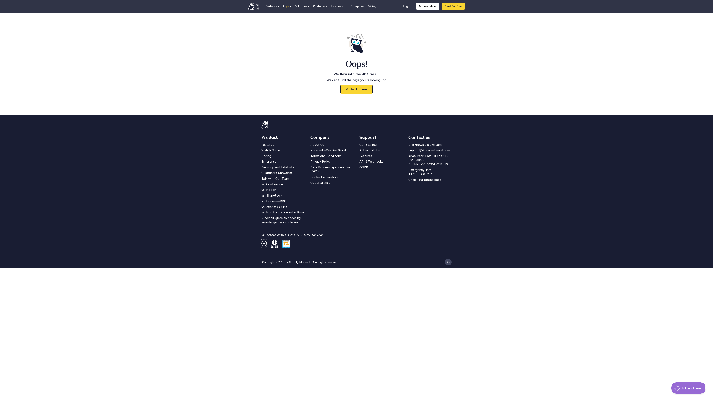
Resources (338, 6)
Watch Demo (270, 150)
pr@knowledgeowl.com (425, 144)
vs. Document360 (274, 201)
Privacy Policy (320, 161)
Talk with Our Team (275, 178)
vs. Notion (268, 190)
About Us (317, 144)
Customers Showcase (277, 173)
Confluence (274, 184)
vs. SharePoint (271, 195)
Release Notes (369, 150)
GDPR (363, 167)
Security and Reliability (277, 167)
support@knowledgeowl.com (429, 150)
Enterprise (357, 6)
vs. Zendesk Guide (274, 207)
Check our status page (424, 180)
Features (267, 144)
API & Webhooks (371, 161)
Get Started (368, 144)
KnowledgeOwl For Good (328, 150)
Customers (320, 6)
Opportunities (320, 183)
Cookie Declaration (324, 177)
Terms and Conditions (325, 156)
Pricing (371, 6)
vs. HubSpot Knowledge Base (282, 212)
